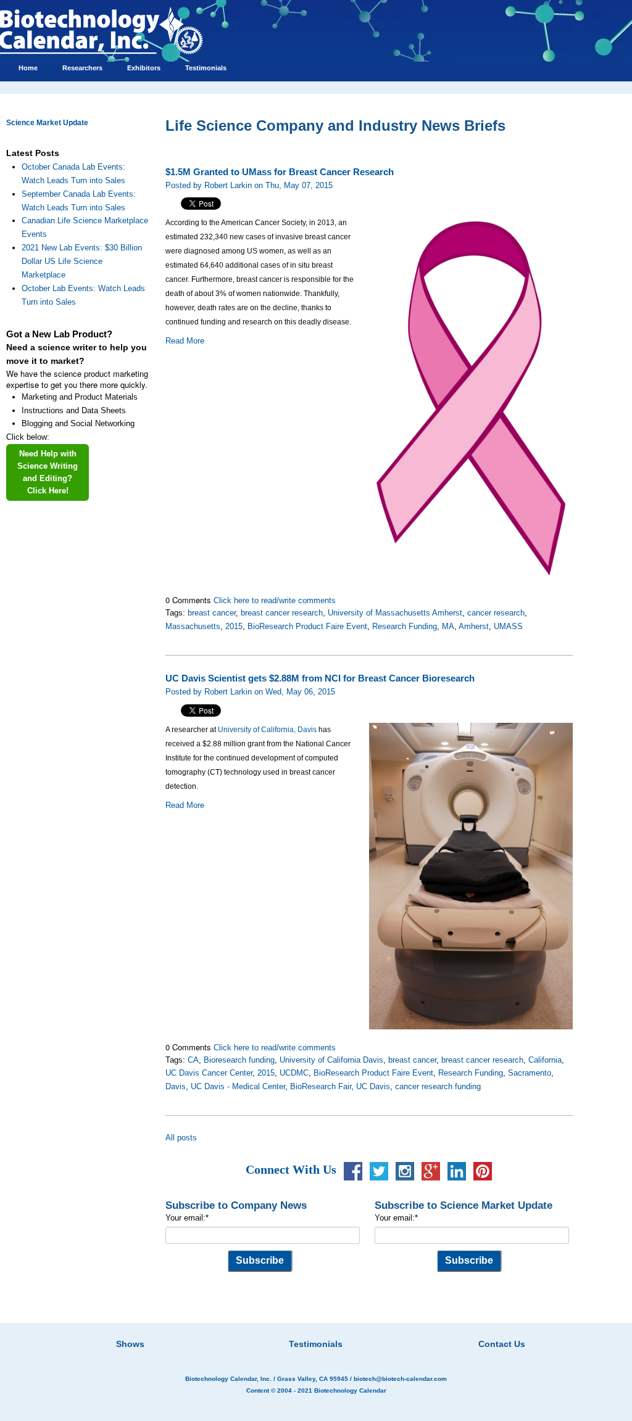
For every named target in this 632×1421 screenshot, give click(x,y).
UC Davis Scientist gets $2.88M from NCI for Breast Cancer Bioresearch (320, 678)
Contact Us (501, 1344)
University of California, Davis (267, 729)
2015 (234, 626)
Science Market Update (47, 122)
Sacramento (529, 1072)
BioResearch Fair (320, 1086)
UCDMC (294, 1072)
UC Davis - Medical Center (238, 1086)
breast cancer (212, 612)
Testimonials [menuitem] (206, 68)
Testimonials (316, 1344)
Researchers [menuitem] (82, 68)
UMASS (508, 626)
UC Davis (373, 1086)
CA (193, 1060)
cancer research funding (438, 1086)
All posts (181, 1137)
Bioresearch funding (239, 1060)
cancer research (496, 612)
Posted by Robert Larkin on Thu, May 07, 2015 (249, 185)
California (545, 1060)
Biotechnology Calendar (350, 1390)
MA (448, 626)
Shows (130, 1344)
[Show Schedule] (250, 1328)
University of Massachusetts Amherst (395, 612)
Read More (184, 340)
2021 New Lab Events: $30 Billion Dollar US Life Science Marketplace (82, 261)
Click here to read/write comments (275, 600)
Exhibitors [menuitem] (143, 68)
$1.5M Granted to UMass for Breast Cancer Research (279, 172)
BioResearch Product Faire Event (307, 626)
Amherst (474, 626)
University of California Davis (331, 1060)
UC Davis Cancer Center (208, 1072)
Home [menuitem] (28, 68)
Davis (175, 1086)
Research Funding (404, 626)
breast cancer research (282, 612)
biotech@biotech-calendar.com (400, 1378)
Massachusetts (192, 626)
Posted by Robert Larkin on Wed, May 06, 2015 (250, 691)
